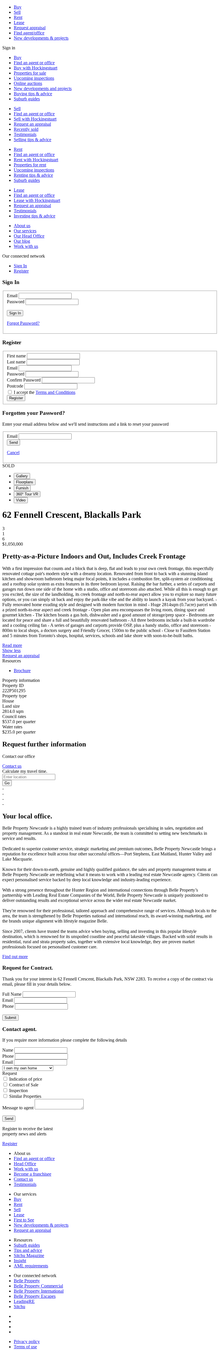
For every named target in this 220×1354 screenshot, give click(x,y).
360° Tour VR (27, 494)
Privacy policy (27, 1341)
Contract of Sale (23, 1084)
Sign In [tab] (20, 265)
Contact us (11, 766)
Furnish (22, 488)
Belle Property (27, 1280)
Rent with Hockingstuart (36, 159)
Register (9, 1143)
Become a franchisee (32, 1174)
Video (20, 500)
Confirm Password (24, 380)
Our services (25, 230)
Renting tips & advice (33, 175)
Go (7, 783)
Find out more (15, 956)
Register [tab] (21, 271)
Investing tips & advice (34, 215)
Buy (17, 7)
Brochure (22, 670)
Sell (17, 12)
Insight (20, 1260)
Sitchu (19, 1306)
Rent (18, 17)
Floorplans (24, 482)
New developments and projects (43, 88)
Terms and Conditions (55, 392)
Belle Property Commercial (38, 1285)
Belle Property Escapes (35, 1296)
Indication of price (25, 1079)
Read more (12, 645)
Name (7, 1050)
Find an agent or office (34, 62)
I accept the (44, 392)
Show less (11, 650)
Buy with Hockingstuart (35, 67)
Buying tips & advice (33, 93)
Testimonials (25, 134)
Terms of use (25, 1346)
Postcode (15, 386)
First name (16, 355)
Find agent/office (29, 32)
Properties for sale (30, 73)
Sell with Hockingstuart (35, 118)
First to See (24, 1219)
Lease (19, 22)
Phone (8, 1006)
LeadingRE (24, 1301)
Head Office (25, 1163)
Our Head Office (29, 236)
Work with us (26, 246)
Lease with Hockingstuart (37, 200)
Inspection (18, 1090)
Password (15, 301)
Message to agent (18, 1107)
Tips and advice (28, 1250)
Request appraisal (30, 27)
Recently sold (26, 129)
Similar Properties (25, 1096)
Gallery (22, 476)
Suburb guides (27, 98)
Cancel (13, 452)
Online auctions (28, 83)
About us (22, 225)
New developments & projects (41, 38)
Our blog (22, 241)
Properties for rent (30, 164)
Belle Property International (39, 1291)
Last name (16, 361)
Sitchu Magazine (29, 1255)
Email (12, 295)
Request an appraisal (32, 124)
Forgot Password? (23, 323)
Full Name (11, 994)
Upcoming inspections (34, 78)
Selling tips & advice (32, 139)
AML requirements (31, 1265)
